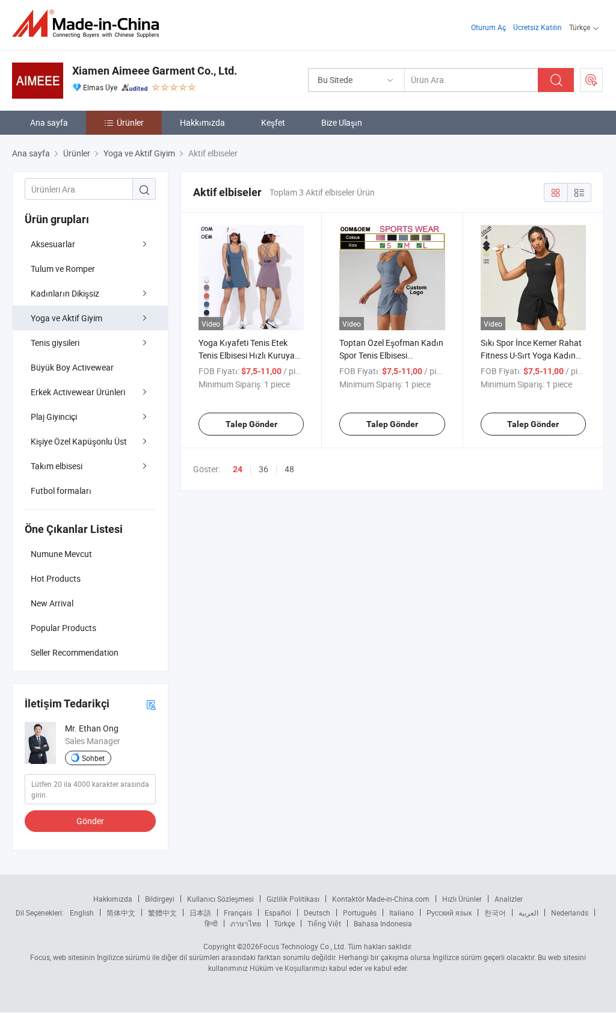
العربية (528, 912)
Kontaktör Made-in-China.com (381, 899)
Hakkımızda (202, 122)
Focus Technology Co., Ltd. (302, 946)
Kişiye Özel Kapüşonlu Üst (79, 441)
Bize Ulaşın (341, 122)
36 (263, 469)
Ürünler (130, 122)
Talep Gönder (251, 424)
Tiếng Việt (324, 923)
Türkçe (284, 923)
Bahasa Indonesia (383, 923)
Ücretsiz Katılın (537, 27)
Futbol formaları (61, 490)
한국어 (495, 912)
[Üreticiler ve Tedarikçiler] (89, 24)
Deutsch (317, 912)
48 (289, 469)
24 (237, 469)
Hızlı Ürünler (462, 899)
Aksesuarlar (53, 244)
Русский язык (449, 912)
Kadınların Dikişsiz (65, 293)
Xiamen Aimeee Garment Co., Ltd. (154, 70)
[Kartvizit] (151, 704)
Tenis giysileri (55, 342)
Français (238, 912)
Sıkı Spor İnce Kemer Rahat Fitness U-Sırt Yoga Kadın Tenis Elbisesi (531, 355)
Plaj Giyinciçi (54, 416)
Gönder (90, 821)
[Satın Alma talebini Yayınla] (591, 80)
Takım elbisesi (56, 466)
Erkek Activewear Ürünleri (78, 392)
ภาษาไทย (245, 923)
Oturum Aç (488, 27)
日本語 (200, 912)
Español (278, 912)
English (82, 912)
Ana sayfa (49, 122)
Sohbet (93, 758)
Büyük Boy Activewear (72, 367)
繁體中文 (162, 912)
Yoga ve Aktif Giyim (66, 318)
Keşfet (273, 122)
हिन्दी (211, 923)
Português (360, 912)
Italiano (401, 912)
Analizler (508, 899)
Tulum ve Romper (63, 268)
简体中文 (120, 912)
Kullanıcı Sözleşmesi (220, 899)
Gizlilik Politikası (292, 899)
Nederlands (569, 912)
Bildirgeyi (159, 899)
